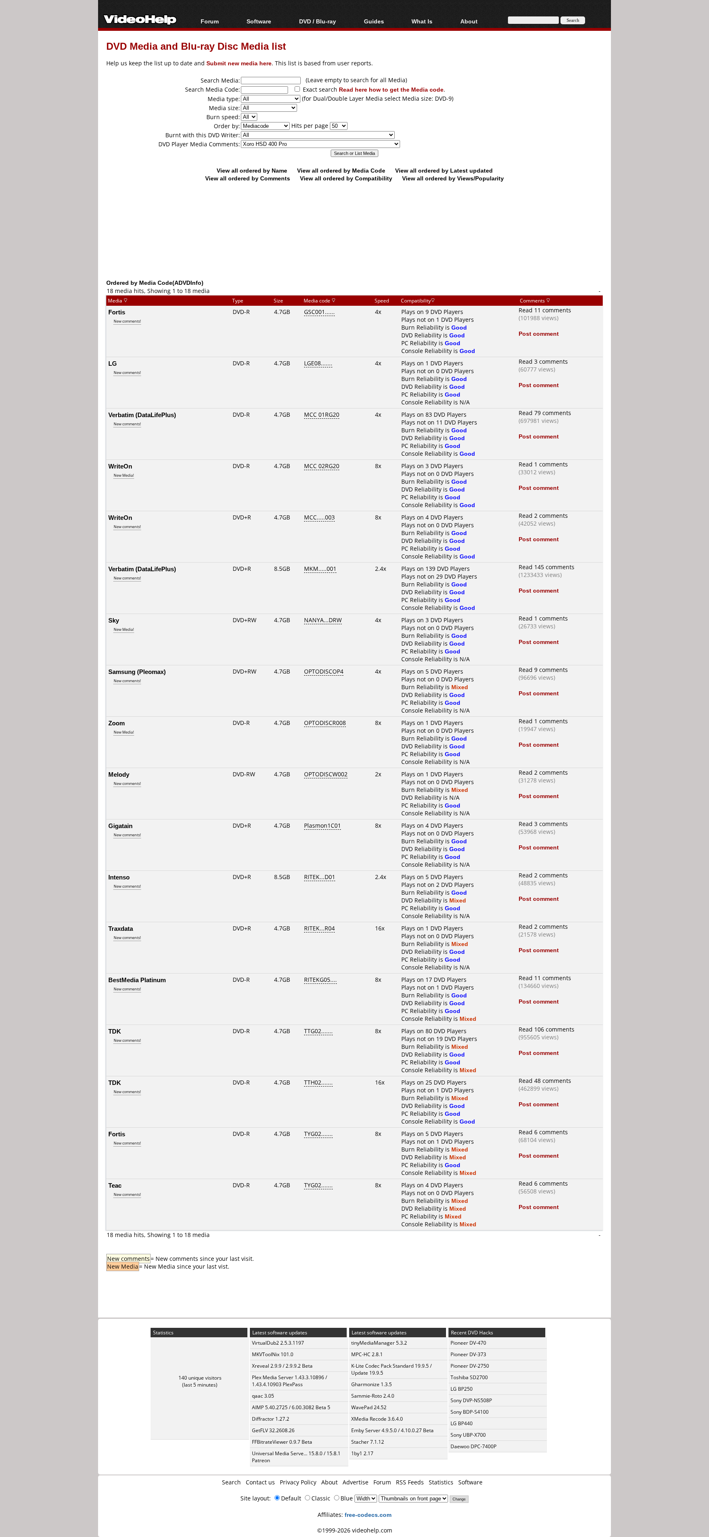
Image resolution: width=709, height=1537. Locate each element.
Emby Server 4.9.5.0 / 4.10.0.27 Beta (392, 1430)
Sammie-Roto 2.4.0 (372, 1395)
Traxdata (120, 928)
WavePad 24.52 (369, 1407)
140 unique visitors (200, 1377)
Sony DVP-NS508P (471, 1400)
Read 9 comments (543, 670)
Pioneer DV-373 (468, 1354)
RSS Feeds (410, 1482)
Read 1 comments (543, 464)
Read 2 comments (543, 515)
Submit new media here (239, 63)
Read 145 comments (546, 567)
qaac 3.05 (263, 1395)
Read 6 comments (543, 1132)
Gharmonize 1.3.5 (371, 1384)
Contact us (260, 1482)
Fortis (116, 312)
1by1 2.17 (362, 1453)
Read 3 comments (543, 361)
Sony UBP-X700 (468, 1434)
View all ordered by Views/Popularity (453, 178)
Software (259, 21)
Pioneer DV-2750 (470, 1365)
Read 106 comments (546, 1029)
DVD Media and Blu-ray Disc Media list (196, 46)
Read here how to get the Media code (391, 89)
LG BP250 (462, 1388)
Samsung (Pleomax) (137, 671)
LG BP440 (462, 1423)
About (329, 1482)
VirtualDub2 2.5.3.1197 (278, 1342)
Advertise (355, 1482)
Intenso (119, 877)
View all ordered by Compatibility (346, 178)
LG (112, 363)
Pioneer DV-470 (468, 1342)
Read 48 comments (545, 1081)
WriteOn (120, 466)
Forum (210, 21)
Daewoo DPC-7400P (473, 1446)
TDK (114, 1031)
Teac (114, 1185)
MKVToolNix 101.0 (272, 1354)
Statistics (441, 1482)
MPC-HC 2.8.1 (367, 1354)
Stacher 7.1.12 (367, 1441)
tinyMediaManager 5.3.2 (379, 1342)
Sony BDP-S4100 (470, 1411)
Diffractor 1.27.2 (270, 1418)
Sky (113, 620)
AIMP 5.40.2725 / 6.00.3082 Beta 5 (291, 1407)
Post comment (539, 333)
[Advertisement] (354, 244)
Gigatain (120, 826)
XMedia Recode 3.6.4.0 (377, 1418)
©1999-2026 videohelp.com (354, 1530)
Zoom (116, 723)
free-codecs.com (368, 1515)
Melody (118, 774)
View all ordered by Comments (247, 178)
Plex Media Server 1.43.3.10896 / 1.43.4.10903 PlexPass (289, 1381)
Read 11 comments (545, 310)
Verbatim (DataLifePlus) (142, 415)
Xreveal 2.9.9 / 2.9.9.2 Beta (282, 1365)
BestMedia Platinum (137, 980)
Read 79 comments (545, 413)
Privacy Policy (298, 1482)
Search (231, 1482)
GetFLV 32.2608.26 (273, 1430)
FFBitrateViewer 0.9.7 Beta (282, 1441)
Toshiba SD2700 (469, 1377)
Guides (374, 21)
